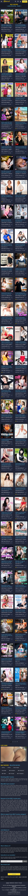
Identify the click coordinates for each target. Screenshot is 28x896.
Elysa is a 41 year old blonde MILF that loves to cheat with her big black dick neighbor (20, 197)
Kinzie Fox (10, 222)
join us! (24, 1)
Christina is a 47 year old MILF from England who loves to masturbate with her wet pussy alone (20, 246)
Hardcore (17, 29)
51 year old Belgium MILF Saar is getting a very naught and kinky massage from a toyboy (20, 295)
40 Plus (4, 29)
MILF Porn (17, 224)
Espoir (2, 344)
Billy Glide (24, 76)
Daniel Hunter (4, 149)
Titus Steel (12, 320)
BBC (2, 29)
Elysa (24, 198)
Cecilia (16, 271)
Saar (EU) (24, 295)
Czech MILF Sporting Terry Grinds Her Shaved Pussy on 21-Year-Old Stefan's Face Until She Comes (6, 75)
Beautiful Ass (23, 126)
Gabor (21, 271)
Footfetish (3, 199)
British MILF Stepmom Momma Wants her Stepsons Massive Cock (20, 50)
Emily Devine (3, 271)
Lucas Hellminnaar (5, 124)
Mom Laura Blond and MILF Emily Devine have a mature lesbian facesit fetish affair (6, 269)
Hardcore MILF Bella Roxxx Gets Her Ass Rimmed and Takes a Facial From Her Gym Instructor (20, 75)
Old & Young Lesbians (5, 102)
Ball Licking (21, 273)
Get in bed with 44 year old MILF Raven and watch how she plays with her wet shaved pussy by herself (6, 246)
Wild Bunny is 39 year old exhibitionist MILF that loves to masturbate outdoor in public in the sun (20, 124)
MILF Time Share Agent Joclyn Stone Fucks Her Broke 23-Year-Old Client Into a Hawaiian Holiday (6, 100)
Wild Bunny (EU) (18, 124)
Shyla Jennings (11, 51)
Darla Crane (3, 51)
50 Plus (16, 175)
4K (7, 29)
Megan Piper (11, 149)
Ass (9, 29)
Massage (17, 297)
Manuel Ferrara (10, 295)
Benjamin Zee (18, 320)
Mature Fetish (4, 78)
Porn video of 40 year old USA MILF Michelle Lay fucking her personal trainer (6, 172)
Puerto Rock (24, 173)
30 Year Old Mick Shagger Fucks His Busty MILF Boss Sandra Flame (20, 26)
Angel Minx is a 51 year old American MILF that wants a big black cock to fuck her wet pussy (20, 173)
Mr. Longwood (4, 27)
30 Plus (16, 126)
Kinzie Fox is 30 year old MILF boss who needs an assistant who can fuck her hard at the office (6, 221)
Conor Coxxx (17, 51)
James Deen (3, 222)
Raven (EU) (3, 246)
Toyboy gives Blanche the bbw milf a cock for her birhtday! (20, 99)
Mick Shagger (18, 27)
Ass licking (7, 53)
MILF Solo (17, 248)
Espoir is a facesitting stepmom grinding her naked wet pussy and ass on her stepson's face (6, 343)
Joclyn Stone (3, 100)
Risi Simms (11, 100)
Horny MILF (17, 151)
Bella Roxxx (17, 76)
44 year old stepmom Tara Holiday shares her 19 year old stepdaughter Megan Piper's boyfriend (6, 148)
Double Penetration (5, 126)
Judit (16, 149)
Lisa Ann (3, 295)
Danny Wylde (4, 173)
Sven (24, 222)
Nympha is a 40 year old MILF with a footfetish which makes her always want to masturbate (6, 197)
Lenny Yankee (23, 100)
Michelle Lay (11, 173)
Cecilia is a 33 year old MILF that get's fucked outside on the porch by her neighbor (20, 269)
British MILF (3, 248)
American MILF (18, 53)
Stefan (10, 76)
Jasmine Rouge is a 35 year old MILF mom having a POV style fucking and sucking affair (6, 319)
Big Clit (23, 199)
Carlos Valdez (18, 198)
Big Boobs (19, 199)
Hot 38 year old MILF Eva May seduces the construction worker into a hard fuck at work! (20, 221)
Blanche (17, 100)
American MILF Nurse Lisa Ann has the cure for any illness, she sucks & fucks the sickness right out (6, 295)
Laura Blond (11, 271)
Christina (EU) (18, 246)
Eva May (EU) (18, 222)
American (6, 175)
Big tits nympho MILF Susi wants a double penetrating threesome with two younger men (6, 124)
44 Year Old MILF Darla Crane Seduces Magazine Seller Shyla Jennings (6, 50)
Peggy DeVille (11, 27)
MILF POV (3, 321)
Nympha (3, 198)
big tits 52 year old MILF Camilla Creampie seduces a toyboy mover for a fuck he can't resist (20, 319)
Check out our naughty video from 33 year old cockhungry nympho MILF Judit (20, 147)
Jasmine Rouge (4, 320)
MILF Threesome (4, 151)
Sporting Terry (4, 76)
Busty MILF (17, 321)
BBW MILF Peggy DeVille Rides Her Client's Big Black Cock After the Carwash (6, 26)
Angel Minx (17, 173)
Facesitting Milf (4, 273)
